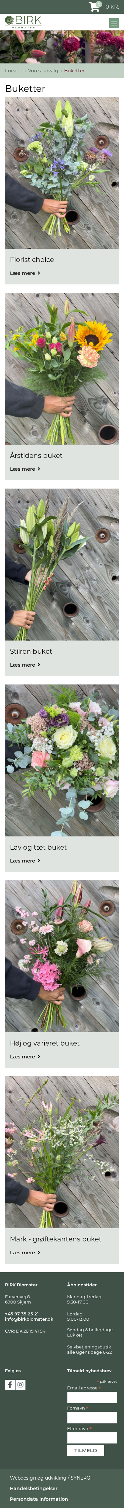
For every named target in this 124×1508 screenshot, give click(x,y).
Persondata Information (39, 1499)
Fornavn (78, 1408)
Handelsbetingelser (34, 1488)
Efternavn (79, 1428)
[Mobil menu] (114, 23)
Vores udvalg (43, 71)
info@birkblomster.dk (29, 1319)
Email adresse (84, 1388)
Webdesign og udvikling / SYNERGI (51, 1478)
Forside (13, 71)
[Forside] (23, 22)
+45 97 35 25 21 (22, 1313)
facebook (10, 1385)
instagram (20, 1385)
